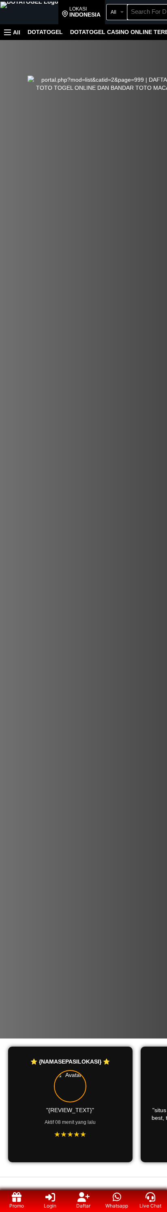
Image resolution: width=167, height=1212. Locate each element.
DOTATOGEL (45, 32)
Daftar (83, 1206)
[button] (81, 12)
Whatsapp (116, 1206)
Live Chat (150, 1206)
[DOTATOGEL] (29, 13)
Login (50, 1206)
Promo (16, 1206)
